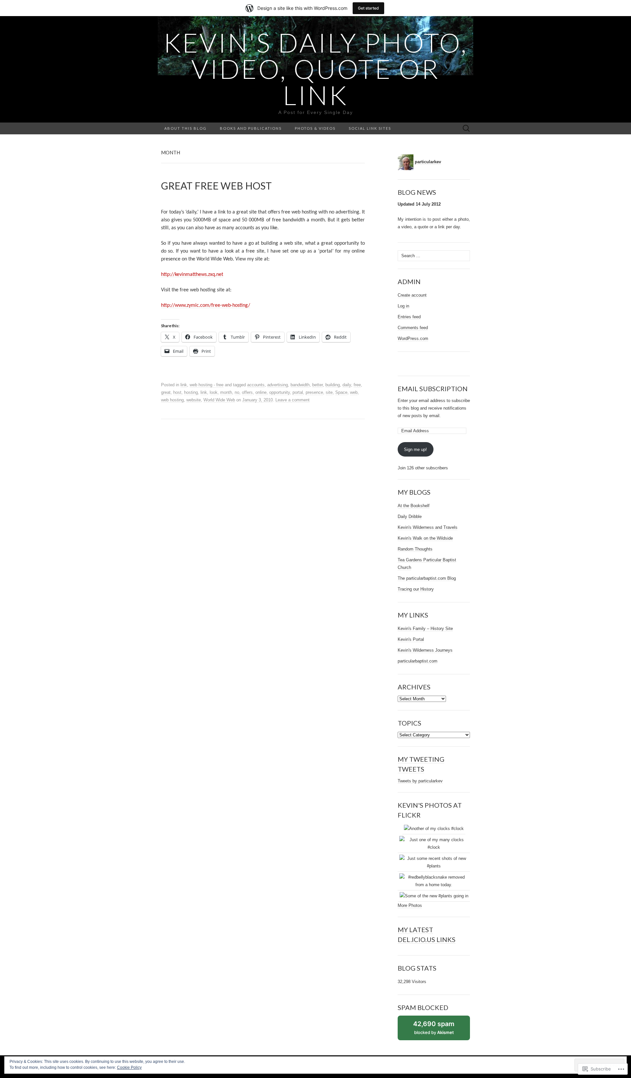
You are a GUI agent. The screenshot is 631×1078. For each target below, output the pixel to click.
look (214, 392)
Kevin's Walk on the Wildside (425, 538)
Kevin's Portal (411, 639)
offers (247, 392)
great (166, 392)
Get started (368, 8)
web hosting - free (206, 384)
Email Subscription (433, 389)
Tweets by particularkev (420, 780)
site (329, 392)
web (354, 392)
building (332, 384)
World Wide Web (219, 399)
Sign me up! (415, 449)
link (183, 384)
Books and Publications (251, 128)
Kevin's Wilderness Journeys (425, 650)
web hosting (172, 399)
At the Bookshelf (414, 505)
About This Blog (185, 128)
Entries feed (409, 316)
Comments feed (413, 327)
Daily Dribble (410, 516)
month (226, 392)
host (177, 392)
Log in (403, 305)
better (317, 384)
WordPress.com (413, 338)
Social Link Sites (370, 128)
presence (314, 392)
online (261, 392)
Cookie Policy (129, 1067)
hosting (191, 392)
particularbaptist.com (417, 661)
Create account (412, 295)
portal (297, 392)
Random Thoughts (415, 549)
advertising (277, 384)
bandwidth (300, 384)
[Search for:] (466, 128)
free (357, 384)
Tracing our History (416, 589)
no (237, 392)
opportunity (279, 392)
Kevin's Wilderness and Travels (427, 527)
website (193, 399)
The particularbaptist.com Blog (427, 578)
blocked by (440, 1030)
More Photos (410, 905)
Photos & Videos (315, 128)
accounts (256, 384)
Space (341, 392)
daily (346, 384)
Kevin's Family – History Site (425, 628)
